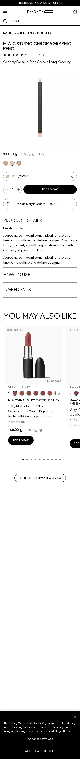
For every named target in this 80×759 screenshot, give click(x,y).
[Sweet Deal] (50, 393)
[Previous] (9, 393)
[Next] (58, 393)
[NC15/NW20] (12, 163)
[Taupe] (22, 393)
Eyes (30, 33)
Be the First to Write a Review (40, 478)
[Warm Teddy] (29, 393)
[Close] (75, 717)
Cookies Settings (40, 739)
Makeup (19, 33)
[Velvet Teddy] (15, 393)
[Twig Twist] (43, 393)
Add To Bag (50, 189)
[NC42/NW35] (18, 163)
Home (7, 33)
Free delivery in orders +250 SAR (40, 3)
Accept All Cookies (40, 751)
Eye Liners (44, 33)
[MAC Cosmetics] (40, 11)
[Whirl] (36, 393)
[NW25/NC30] (5, 163)
